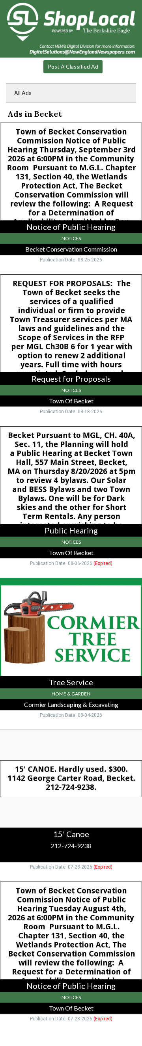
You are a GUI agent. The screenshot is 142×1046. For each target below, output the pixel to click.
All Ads (23, 93)
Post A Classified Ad (73, 66)
